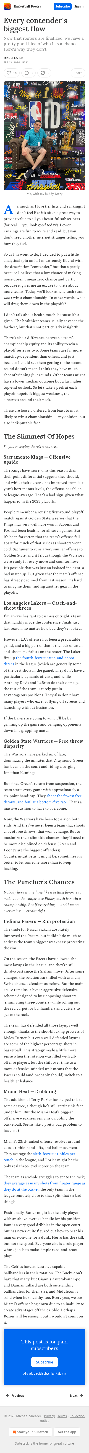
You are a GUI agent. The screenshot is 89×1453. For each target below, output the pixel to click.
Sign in (79, 6)
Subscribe (62, 6)
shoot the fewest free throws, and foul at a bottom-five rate (43, 799)
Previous (17, 1396)
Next (74, 1396)
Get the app (67, 1432)
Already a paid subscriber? (44, 1374)
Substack (22, 1443)
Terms (62, 1416)
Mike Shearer (13, 57)
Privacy (49, 1416)
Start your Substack (32, 1432)
